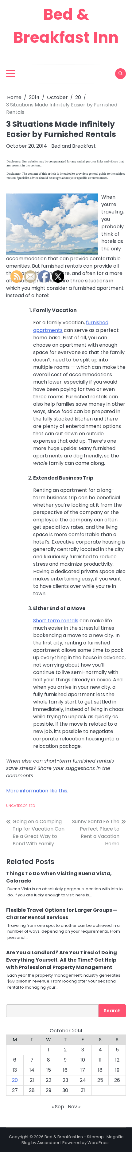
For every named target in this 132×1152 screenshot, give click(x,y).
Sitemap (95, 1137)
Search (112, 1010)
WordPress (98, 1143)
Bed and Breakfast (73, 145)
